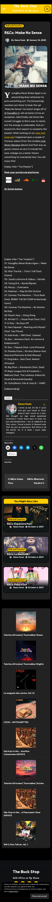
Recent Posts (19, 398)
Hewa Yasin (20, 40)
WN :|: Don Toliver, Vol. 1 (16, 844)
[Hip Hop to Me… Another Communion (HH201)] (26, 738)
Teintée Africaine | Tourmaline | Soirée (24, 783)
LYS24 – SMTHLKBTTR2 (16, 722)
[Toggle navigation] (4, 9)
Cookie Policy (13, 891)
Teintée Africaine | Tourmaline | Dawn (23, 635)
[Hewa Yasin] (11, 408)
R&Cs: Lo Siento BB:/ (18, 554)
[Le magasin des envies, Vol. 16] (26, 679)
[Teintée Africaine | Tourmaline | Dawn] (26, 621)
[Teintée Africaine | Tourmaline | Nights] (26, 650)
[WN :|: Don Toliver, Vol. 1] (26, 831)
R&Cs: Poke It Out (17, 584)
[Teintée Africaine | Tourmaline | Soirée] (26, 770)
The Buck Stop (25, 6)
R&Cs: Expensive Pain (19, 523)
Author (8, 398)
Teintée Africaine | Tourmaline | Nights (24, 664)
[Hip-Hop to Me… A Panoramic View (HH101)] (26, 799)
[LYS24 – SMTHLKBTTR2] (26, 709)
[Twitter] (44, 404)
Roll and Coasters (14, 26)
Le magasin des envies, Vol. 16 (19, 693)
